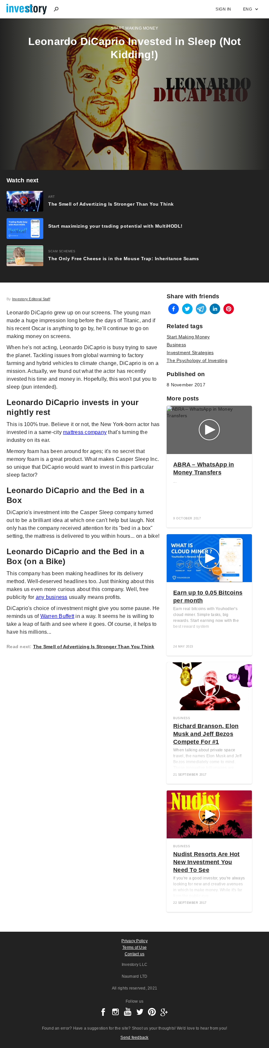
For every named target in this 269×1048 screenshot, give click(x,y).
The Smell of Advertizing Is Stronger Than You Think (94, 646)
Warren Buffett (57, 616)
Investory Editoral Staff (31, 299)
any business (52, 597)
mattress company (85, 432)
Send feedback (134, 1037)
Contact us (135, 954)
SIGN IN (223, 9)
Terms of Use (134, 947)
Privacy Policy (134, 941)
